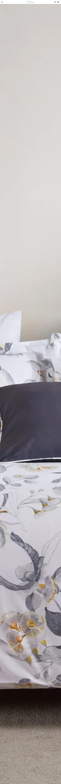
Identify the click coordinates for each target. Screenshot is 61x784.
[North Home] (30, 2)
